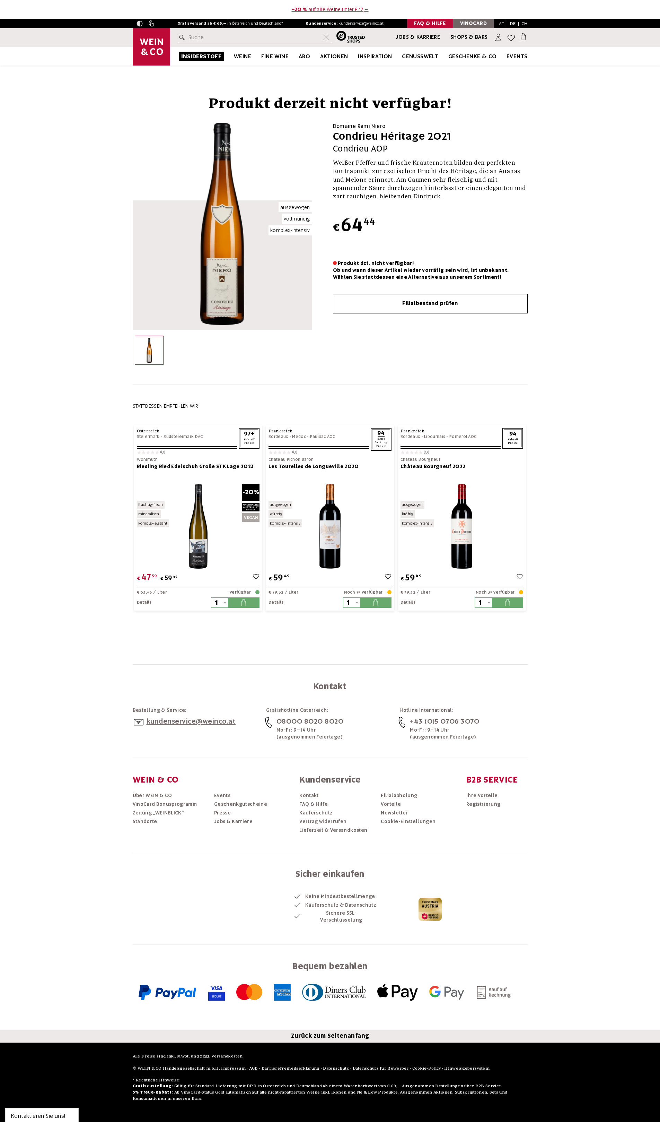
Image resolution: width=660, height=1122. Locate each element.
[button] (139, 23)
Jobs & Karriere (418, 37)
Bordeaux (278, 436)
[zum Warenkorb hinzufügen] (243, 602)
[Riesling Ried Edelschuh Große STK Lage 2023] (198, 526)
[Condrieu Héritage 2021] (149, 351)
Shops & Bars (469, 37)
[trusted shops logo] (348, 37)
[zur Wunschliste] (256, 577)
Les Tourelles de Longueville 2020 (314, 466)
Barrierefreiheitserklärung (291, 1068)
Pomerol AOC (462, 436)
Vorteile (391, 804)
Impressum (233, 1068)
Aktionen (334, 56)
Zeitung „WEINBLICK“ (158, 813)
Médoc (299, 436)
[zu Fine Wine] (297, 56)
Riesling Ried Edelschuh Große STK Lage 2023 (195, 466)
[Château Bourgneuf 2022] (462, 526)
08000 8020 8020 (310, 721)
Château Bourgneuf (420, 459)
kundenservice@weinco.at (361, 23)
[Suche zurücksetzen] (326, 37)
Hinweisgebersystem (466, 1068)
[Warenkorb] (523, 36)
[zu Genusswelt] (447, 56)
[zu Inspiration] (401, 56)
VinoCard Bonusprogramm (165, 804)
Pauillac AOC (322, 436)
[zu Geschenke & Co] (505, 56)
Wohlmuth (147, 459)
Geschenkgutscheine (240, 804)
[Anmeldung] (499, 37)
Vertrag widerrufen (322, 821)
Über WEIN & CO (152, 795)
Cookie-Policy (426, 1068)
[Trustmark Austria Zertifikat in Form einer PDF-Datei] (430, 909)
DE (513, 23)
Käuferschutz (316, 813)
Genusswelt (420, 56)
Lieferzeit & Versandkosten (333, 830)
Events (517, 56)
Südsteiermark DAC (183, 436)
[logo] (151, 47)
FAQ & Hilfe (313, 804)
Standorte (145, 821)
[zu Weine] (260, 56)
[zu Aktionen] (357, 56)
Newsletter (394, 813)
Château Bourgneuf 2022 (433, 466)
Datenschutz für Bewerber (381, 1068)
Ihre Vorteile (482, 795)
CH (524, 23)
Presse (222, 813)
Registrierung (483, 804)
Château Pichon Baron (291, 459)
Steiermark (148, 436)
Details (144, 602)
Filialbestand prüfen (430, 303)
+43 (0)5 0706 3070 (444, 721)
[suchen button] (183, 37)
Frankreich (280, 431)
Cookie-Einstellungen (408, 821)
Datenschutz (336, 1068)
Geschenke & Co (472, 56)
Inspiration (375, 56)
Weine (242, 56)
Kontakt (308, 795)
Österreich (148, 431)
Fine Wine (275, 56)
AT (501, 23)
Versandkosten (227, 1056)
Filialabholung (399, 795)
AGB (253, 1068)
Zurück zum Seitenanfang (330, 1035)
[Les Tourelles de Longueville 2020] (330, 526)
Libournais (434, 436)
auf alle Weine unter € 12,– (330, 9)
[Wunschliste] (511, 37)
